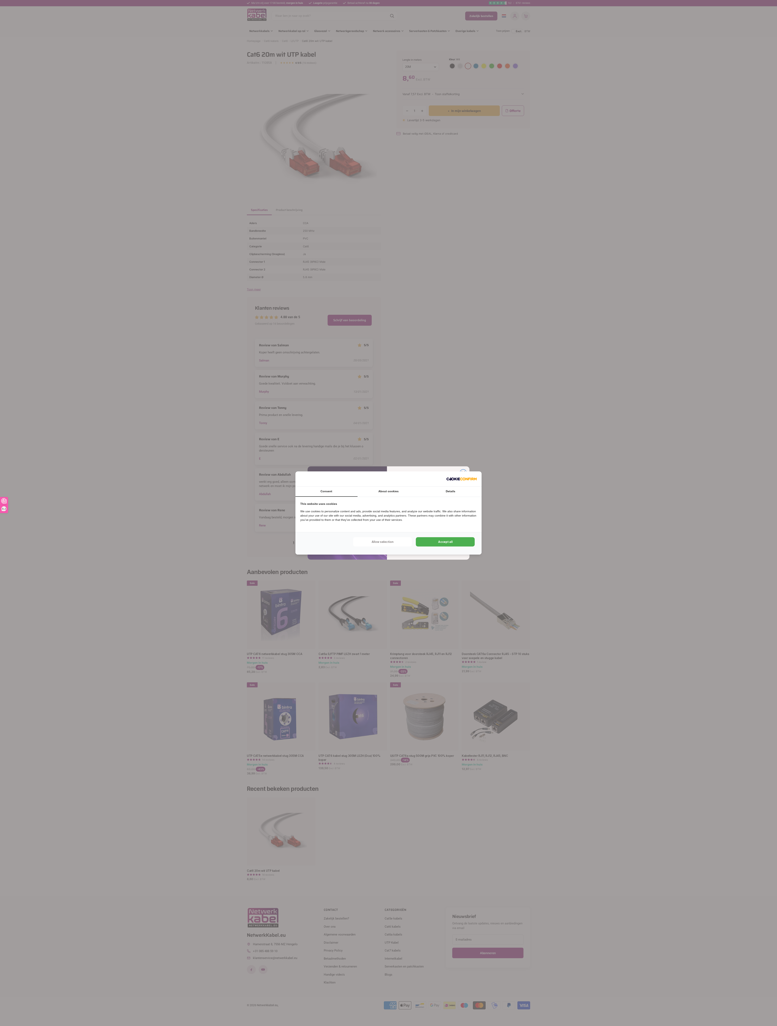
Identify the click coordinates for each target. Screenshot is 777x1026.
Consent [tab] (326, 491)
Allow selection (383, 541)
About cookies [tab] (388, 491)
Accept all (445, 541)
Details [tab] (450, 491)
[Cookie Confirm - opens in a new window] (461, 479)
